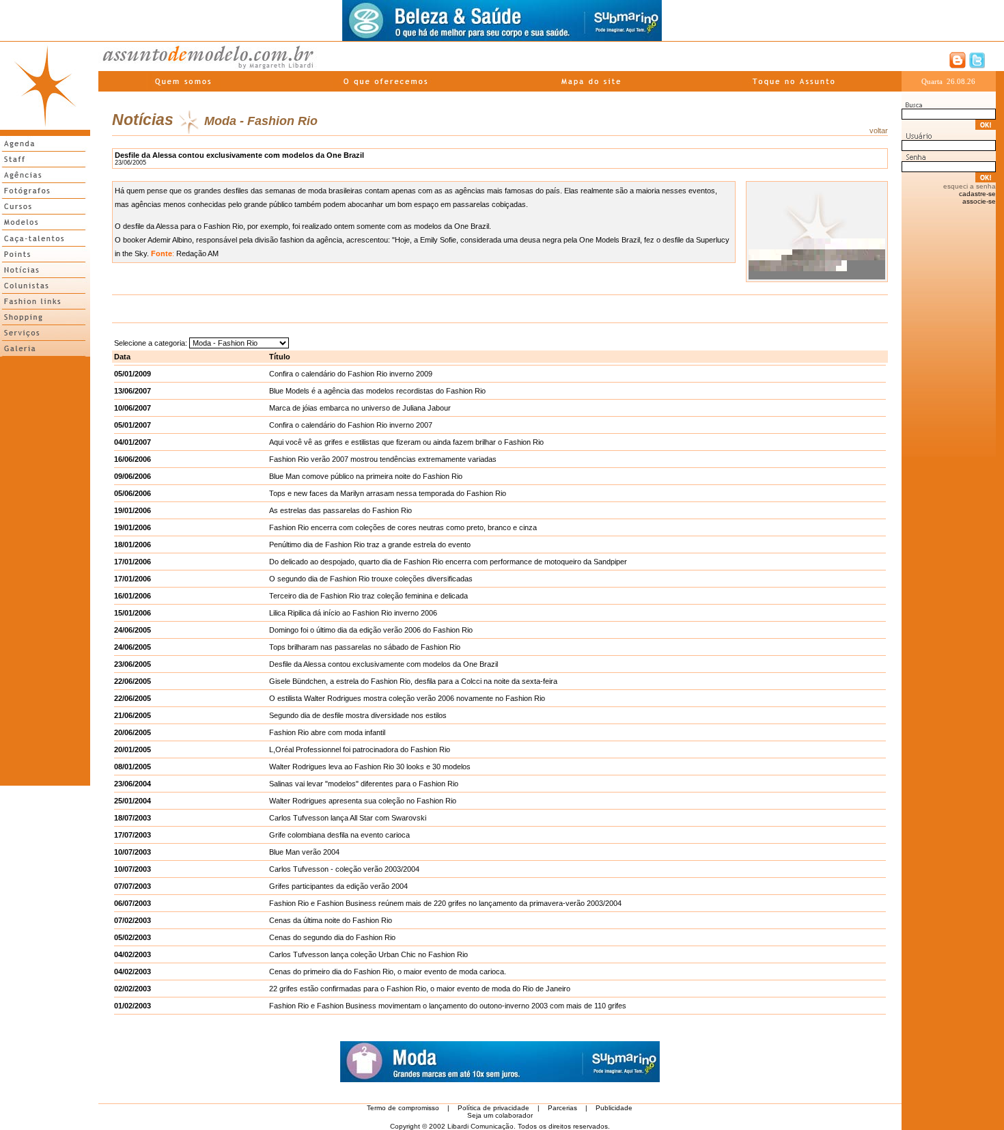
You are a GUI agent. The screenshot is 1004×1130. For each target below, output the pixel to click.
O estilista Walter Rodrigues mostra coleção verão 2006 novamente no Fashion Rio (407, 698)
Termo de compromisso (403, 1108)
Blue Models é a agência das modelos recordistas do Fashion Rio (377, 391)
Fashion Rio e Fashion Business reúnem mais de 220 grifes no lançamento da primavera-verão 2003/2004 (445, 903)
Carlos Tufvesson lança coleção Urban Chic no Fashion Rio (368, 954)
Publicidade (614, 1108)
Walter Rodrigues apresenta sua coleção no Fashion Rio (362, 801)
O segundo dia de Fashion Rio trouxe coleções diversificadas (371, 579)
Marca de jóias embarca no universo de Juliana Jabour (360, 408)
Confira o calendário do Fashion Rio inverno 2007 (350, 425)
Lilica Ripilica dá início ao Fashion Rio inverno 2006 (353, 613)
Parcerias (562, 1108)
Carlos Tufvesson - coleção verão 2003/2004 (344, 869)
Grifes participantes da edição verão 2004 (338, 886)
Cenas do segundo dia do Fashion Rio (332, 937)
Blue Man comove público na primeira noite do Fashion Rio (365, 476)
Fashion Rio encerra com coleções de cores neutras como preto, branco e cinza (403, 527)
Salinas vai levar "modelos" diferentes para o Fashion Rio (363, 784)
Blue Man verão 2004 (304, 852)
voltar (878, 130)
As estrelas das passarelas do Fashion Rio (340, 510)
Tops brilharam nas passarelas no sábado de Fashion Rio (364, 647)
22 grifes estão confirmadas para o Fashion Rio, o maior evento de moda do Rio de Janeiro (419, 988)
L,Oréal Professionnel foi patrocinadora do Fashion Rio (359, 749)
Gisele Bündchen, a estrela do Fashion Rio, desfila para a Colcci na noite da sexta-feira (413, 681)
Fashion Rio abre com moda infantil (327, 732)
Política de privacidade (493, 1108)
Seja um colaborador (500, 1115)
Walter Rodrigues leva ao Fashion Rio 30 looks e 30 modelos (370, 766)
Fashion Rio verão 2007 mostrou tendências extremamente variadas (383, 459)
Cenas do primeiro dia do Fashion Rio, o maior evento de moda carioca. (387, 971)
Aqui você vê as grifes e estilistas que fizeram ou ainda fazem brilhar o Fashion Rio (406, 442)
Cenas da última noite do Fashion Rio (330, 920)
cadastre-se (977, 193)
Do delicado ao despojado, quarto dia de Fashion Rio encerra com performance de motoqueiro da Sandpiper (448, 561)
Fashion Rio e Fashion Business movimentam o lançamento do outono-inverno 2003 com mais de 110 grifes (447, 1006)
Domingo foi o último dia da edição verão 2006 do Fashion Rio (371, 630)
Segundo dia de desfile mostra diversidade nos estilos (358, 715)
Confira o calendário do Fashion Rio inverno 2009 (350, 374)
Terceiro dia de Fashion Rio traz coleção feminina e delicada (368, 596)
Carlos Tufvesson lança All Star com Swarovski (347, 818)
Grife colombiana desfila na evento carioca (339, 835)
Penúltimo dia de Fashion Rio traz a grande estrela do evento (370, 544)
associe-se (979, 201)
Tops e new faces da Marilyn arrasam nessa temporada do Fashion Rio (387, 493)
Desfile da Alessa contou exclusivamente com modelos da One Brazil (383, 664)
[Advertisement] (45, 565)
